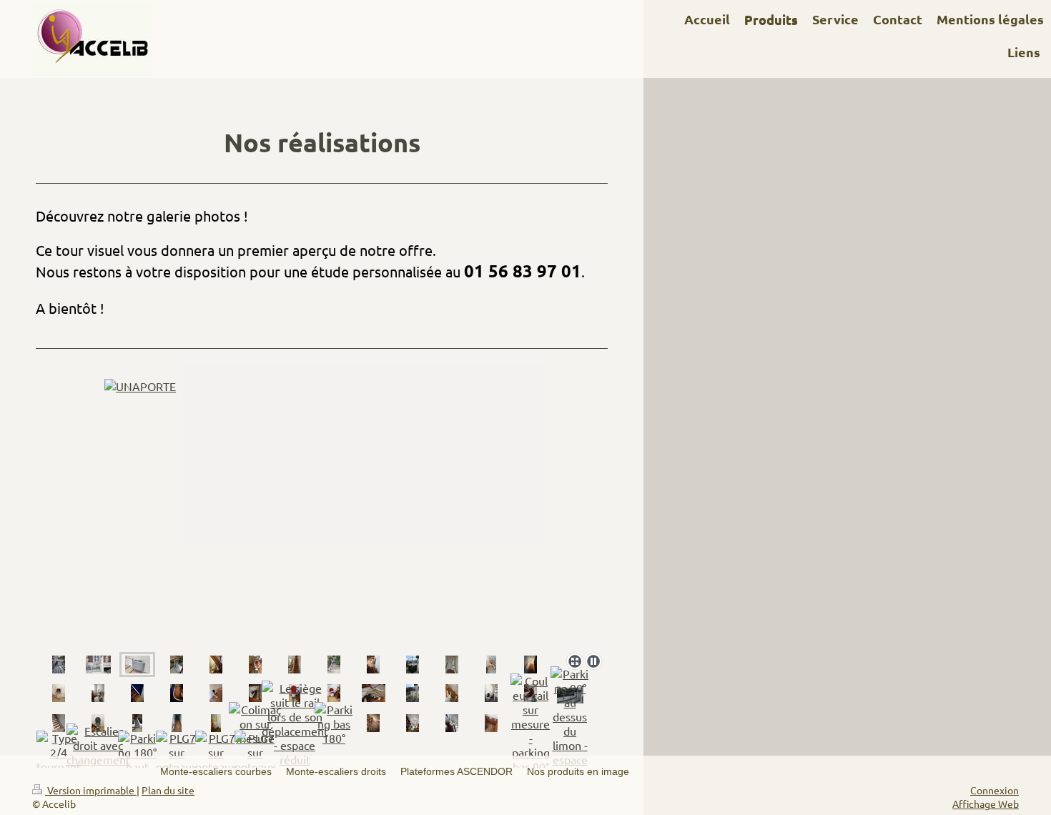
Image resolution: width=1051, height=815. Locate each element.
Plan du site (168, 790)
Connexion (994, 790)
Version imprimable (91, 790)
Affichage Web (985, 803)
